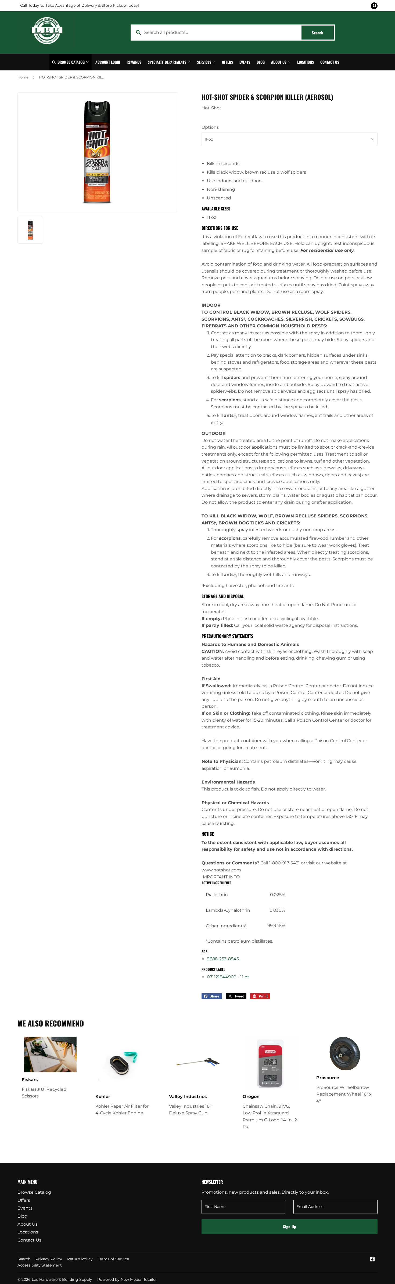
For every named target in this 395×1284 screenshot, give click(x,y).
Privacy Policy (48, 1259)
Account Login (107, 62)
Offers (227, 62)
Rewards (134, 62)
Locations (305, 62)
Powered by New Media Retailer (127, 1279)
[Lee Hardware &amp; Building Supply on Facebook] (372, 1259)
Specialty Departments (167, 62)
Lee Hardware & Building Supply (62, 1279)
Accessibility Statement (39, 1265)
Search (323, 32)
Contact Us (329, 62)
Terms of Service (113, 1259)
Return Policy (80, 1259)
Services (204, 62)
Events (244, 62)
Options (210, 127)
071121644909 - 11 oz (228, 976)
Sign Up (289, 1226)
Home (22, 77)
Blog (261, 62)
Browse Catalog (71, 62)
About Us (279, 62)
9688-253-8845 (223, 958)
